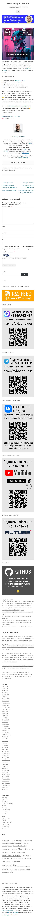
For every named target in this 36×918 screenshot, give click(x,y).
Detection (29, 840)
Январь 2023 (5, 777)
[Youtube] (21, 162)
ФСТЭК (4, 828)
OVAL (9, 852)
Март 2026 (5, 696)
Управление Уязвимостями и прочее (18, 106)
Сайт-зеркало (5, 824)
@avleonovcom (23, 157)
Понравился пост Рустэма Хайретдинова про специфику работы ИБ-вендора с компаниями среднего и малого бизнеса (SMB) (18, 647)
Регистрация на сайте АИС (12, 116)
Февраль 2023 (6, 774)
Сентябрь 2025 (6, 709)
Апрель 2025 (5, 720)
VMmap (8, 861)
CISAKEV (15, 840)
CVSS (25, 840)
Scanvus (4, 807)
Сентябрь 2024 (6, 734)
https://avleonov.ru (7, 910)
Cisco (19, 840)
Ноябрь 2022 (5, 781)
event (19, 843)
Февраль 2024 (6, 749)
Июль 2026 (5, 688)
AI (11, 170)
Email (4, 233)
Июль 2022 (5, 789)
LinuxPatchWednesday (19, 846)
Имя (4, 226)
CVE (22, 840)
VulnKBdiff (5, 812)
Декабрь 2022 (6, 779)
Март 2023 (5, 772)
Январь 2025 (5, 726)
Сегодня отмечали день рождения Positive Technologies (17, 627)
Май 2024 (4, 743)
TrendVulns (27, 858)
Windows (13, 869)
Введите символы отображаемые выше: (14, 258)
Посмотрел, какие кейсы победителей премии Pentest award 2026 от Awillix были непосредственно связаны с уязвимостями (17, 622)
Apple (5, 840)
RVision (4, 858)
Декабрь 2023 (6, 753)
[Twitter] (17, 162)
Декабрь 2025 (6, 703)
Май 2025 (4, 718)
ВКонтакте (25, 153)
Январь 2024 (5, 751)
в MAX (24, 149)
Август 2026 (5, 686)
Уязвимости (5, 826)
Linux (10, 846)
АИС (13, 170)
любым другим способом (9, 915)
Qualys (23, 856)
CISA (11, 840)
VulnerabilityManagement (23, 866)
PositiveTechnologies (11, 855)
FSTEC (24, 843)
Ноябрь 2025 (5, 705)
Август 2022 (5, 787)
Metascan (4, 801)
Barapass (4, 797)
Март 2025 (5, 722)
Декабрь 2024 (6, 728)
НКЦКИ (4, 820)
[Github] (19, 162)
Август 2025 (5, 711)
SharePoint (9, 858)
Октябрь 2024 (6, 732)
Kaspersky (4, 799)
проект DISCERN (20, 81)
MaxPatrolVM (13, 849)
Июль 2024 (5, 739)
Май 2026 (4, 692)
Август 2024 (5, 737)
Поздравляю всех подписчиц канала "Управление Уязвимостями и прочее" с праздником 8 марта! (26, 187)
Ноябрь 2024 (5, 730)
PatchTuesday (16, 852)
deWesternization (6, 843)
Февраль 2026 (6, 699)
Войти (4, 281)
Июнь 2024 (5, 741)
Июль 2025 (5, 713)
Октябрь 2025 (6, 707)
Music (28, 849)
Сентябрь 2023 (6, 760)
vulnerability (9, 865)
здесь (31, 143)
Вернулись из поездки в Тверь (20, 668)
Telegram (15, 858)
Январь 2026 (5, 701)
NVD (32, 849)
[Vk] (14, 162)
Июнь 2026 (5, 690)
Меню (18, 11)
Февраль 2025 (6, 724)
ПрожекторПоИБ (22, 869)
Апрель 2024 (5, 745)
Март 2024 (5, 747)
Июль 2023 (5, 764)
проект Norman (17, 83)
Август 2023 (5, 762)
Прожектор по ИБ (7, 822)
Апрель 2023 (5, 770)
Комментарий (7, 207)
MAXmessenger (5, 849)
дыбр (11, 872)
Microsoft (22, 849)
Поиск (3, 271)
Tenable (21, 858)
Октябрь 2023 (6, 758)
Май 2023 (4, 768)
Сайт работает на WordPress (9, 883)
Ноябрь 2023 (5, 755)
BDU (8, 840)
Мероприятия (6, 818)
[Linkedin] (12, 162)
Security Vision (6, 809)
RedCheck (28, 855)
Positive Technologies (7, 803)
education (14, 843)
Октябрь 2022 (6, 783)
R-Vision (4, 805)
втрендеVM (5, 872)
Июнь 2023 (5, 766)
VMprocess (15, 861)
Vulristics (4, 814)
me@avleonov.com (12, 913)
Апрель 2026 (5, 694)
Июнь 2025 (5, 715)
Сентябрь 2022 (6, 785)
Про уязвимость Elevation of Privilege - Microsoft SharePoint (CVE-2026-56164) (17, 676)
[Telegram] (24, 162)
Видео (3, 816)
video (4, 861)
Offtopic (5, 852)
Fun (27, 843)
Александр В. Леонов (18, 3)
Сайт (3, 240)
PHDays (23, 852)
